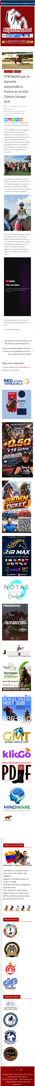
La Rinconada (8, 71)
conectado (22, 367)
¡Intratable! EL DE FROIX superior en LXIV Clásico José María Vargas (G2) (18, 342)
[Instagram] (9, 119)
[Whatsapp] (13, 119)
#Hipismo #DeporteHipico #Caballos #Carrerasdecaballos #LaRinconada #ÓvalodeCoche (14, 113)
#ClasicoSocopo (10, 109)
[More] (21, 119)
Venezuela (17, 71)
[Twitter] (6, 119)
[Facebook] (17, 119)
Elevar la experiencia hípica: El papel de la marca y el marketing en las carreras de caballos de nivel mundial (17, 351)
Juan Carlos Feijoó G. (22, 106)
